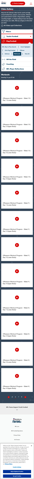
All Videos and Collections (13, 25)
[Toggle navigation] (31, 3)
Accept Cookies (17, 476)
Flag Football (11, 41)
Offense (22, 50)
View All (27, 54)
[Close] (31, 445)
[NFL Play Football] (3, 3)
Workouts (17, 54)
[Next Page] (24, 397)
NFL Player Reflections (15, 69)
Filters (8, 31)
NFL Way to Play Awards (9, 47)
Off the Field (11, 59)
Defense (7, 54)
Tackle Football (12, 36)
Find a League (18, 3)
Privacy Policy (17, 435)
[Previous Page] (9, 397)
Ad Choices (17, 439)
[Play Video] (17, 88)
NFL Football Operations (17, 430)
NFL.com (17, 426)
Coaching (10, 64)
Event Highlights (25, 47)
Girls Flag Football (10, 50)
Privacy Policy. (8, 464)
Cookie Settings (17, 467)
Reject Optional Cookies (17, 471)
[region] (17, 461)
